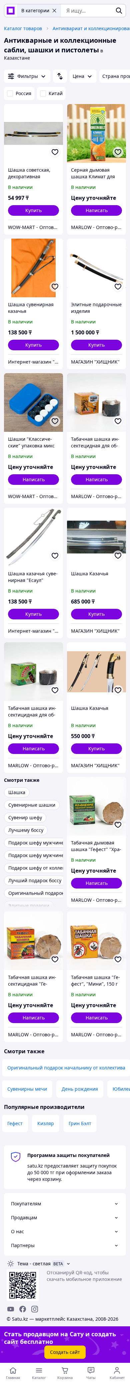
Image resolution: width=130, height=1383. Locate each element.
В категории (35, 10)
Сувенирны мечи (27, 1089)
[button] (33, 210)
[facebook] (23, 1309)
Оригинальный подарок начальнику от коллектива (66, 1068)
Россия (23, 93)
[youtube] (11, 1309)
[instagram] (35, 1309)
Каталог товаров (23, 28)
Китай (56, 93)
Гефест (15, 1123)
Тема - (34, 1263)
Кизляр (45, 1123)
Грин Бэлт (80, 1123)
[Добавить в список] (55, 152)
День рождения (80, 1089)
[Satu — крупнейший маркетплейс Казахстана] (10, 10)
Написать (97, 210)
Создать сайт (65, 1352)
